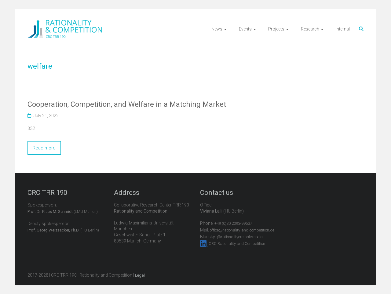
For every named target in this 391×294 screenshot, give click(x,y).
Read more (44, 148)
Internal (343, 29)
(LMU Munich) (62, 211)
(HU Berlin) (63, 230)
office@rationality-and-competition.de (242, 230)
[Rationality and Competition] (64, 23)
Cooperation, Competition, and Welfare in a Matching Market (126, 104)
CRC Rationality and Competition (237, 243)
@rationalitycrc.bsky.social (240, 237)
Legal (140, 275)
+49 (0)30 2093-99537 (233, 223)
